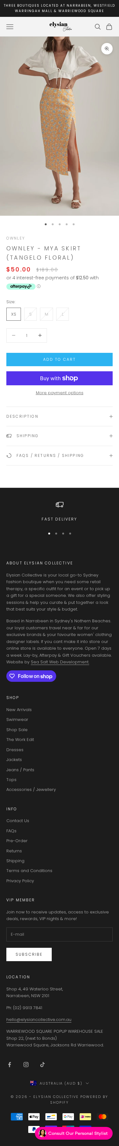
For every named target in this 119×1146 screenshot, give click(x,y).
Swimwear (17, 719)
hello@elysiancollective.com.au (38, 1020)
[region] (59, 511)
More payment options (59, 393)
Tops (11, 780)
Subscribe (29, 954)
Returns (14, 851)
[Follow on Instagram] (26, 1064)
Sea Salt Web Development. (60, 662)
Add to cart (59, 359)
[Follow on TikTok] (42, 1064)
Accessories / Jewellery (31, 789)
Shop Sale (17, 730)
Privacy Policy (20, 881)
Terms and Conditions (29, 871)
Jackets (14, 760)
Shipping (15, 861)
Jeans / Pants (20, 770)
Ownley (15, 238)
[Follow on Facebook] (9, 1064)
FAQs (11, 831)
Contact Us (17, 821)
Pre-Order (17, 841)
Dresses (14, 750)
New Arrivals (19, 710)
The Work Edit (20, 740)
